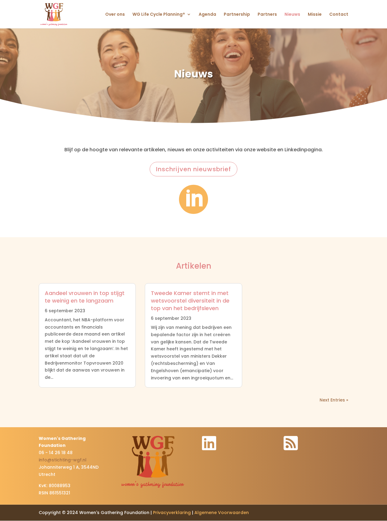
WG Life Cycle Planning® (158, 14)
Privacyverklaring (172, 513)
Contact (338, 14)
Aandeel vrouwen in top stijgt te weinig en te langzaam (85, 296)
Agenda (207, 14)
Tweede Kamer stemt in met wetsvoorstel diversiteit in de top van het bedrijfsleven (190, 300)
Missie (315, 14)
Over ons (115, 14)
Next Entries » (334, 400)
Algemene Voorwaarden (221, 513)
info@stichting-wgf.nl (62, 460)
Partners (267, 14)
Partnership (237, 14)
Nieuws (292, 14)
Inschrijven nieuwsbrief (193, 169)
